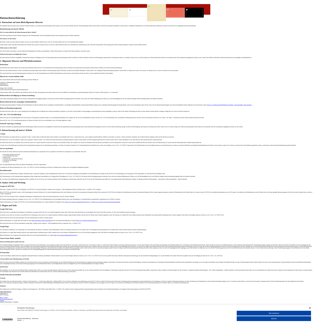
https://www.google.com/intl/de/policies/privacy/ (77, 202)
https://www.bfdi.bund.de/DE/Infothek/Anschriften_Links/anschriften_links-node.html (229, 105)
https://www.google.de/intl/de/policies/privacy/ (66, 235)
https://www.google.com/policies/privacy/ (87, 220)
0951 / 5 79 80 (3, 297)
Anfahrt (2, 300)
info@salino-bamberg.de (6, 299)
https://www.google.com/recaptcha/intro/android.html (106, 202)
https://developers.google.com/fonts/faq (42, 220)
